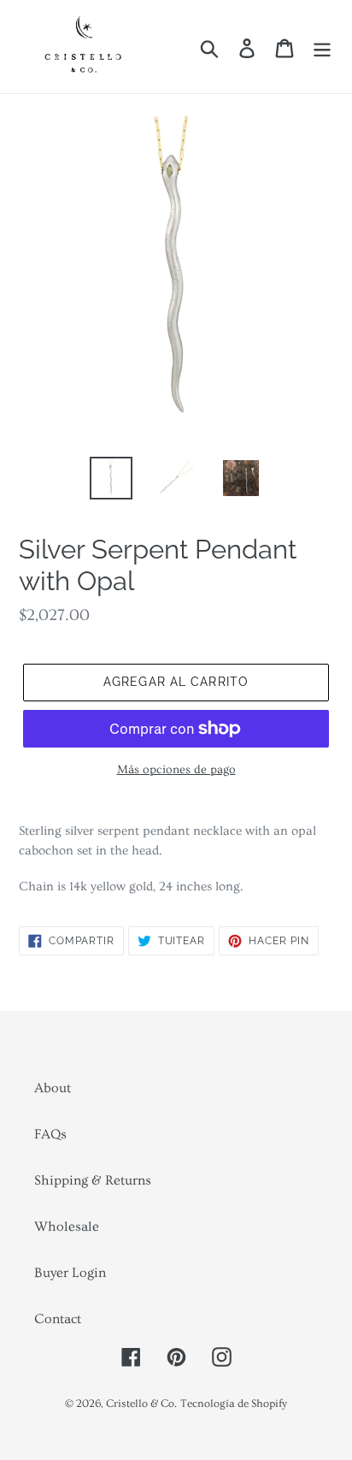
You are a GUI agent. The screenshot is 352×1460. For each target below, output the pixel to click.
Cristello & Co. (141, 1404)
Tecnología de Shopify (233, 1404)
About (52, 1088)
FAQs (50, 1134)
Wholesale (66, 1226)
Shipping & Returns (92, 1180)
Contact (57, 1319)
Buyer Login (70, 1272)
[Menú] (322, 47)
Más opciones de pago (176, 770)
